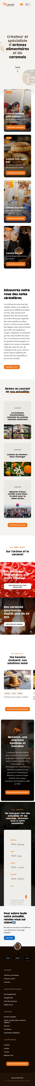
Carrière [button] (6, 1048)
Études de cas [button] (8, 1005)
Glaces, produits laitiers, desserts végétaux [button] (15, 1021)
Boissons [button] (7, 1026)
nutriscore (7, 693)
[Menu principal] (21, 4)
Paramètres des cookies (24, 1081)
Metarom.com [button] (8, 1055)
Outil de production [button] (10, 1001)
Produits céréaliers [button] (10, 1017)
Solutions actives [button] (9, 979)
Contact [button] (6, 1052)
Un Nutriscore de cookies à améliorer (16, 697)
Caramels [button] (7, 982)
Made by (14, 1078)
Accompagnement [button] (10, 994)
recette (14, 693)
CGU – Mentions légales (11, 1081)
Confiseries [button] (7, 1029)
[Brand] (8, 4)
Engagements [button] (8, 998)
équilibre (20, 693)
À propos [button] (7, 1045)
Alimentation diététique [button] (12, 1033)
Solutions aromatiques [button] (11, 975)
